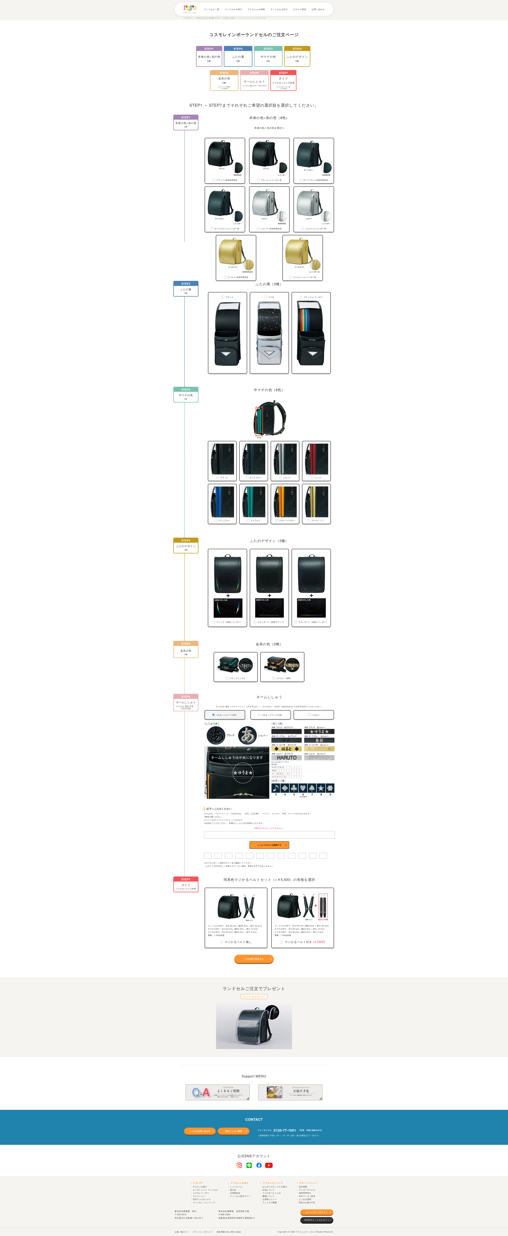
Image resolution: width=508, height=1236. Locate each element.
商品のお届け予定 (307, 1202)
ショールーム (236, 1186)
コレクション (199, 1196)
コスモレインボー (201, 1193)
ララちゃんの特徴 (256, 9)
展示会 (233, 1189)
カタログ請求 (299, 9)
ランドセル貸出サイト (240, 1196)
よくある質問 (305, 1199)
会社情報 (303, 1186)
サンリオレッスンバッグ (204, 1202)
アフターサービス (307, 1189)
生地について (268, 1189)
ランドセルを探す (233, 9)
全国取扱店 (235, 1193)
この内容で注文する (254, 958)
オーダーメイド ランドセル (205, 1189)
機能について (268, 1196)
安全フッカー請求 (233, 1131)
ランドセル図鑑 (269, 1202)
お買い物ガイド (182, 1231)
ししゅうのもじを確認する (269, 845)
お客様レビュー (269, 1199)
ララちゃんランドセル (305, 1231)
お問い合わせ (318, 9)
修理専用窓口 (305, 1193)
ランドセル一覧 (211, 9)
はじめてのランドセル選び (274, 1186)
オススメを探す (200, 1186)
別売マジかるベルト (202, 1199)
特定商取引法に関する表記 (229, 1231)
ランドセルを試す (279, 9)
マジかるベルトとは (271, 1193)
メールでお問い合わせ (200, 1131)
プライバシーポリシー (203, 1231)
